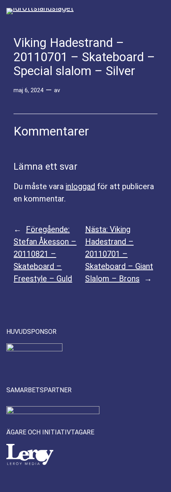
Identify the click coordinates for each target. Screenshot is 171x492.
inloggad (80, 186)
